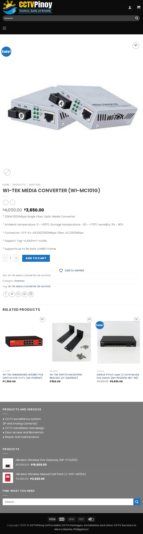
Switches (35, 184)
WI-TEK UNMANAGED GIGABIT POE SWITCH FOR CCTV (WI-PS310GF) (23, 376)
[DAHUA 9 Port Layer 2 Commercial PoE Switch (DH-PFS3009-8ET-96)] (118, 342)
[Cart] (138, 7)
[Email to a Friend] (18, 294)
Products (19, 184)
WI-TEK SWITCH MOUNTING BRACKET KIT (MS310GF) (66, 376)
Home (6, 184)
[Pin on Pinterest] (25, 294)
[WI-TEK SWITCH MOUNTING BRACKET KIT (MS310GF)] (71, 342)
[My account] (130, 7)
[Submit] (137, 18)
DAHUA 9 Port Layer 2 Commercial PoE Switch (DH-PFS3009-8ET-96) (118, 376)
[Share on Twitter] (12, 294)
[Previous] (2, 352)
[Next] (140, 352)
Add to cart (36, 258)
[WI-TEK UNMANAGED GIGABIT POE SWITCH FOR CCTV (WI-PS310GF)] (24, 342)
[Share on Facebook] (6, 294)
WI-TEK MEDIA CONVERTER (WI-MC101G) (29, 286)
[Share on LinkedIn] (31, 294)
